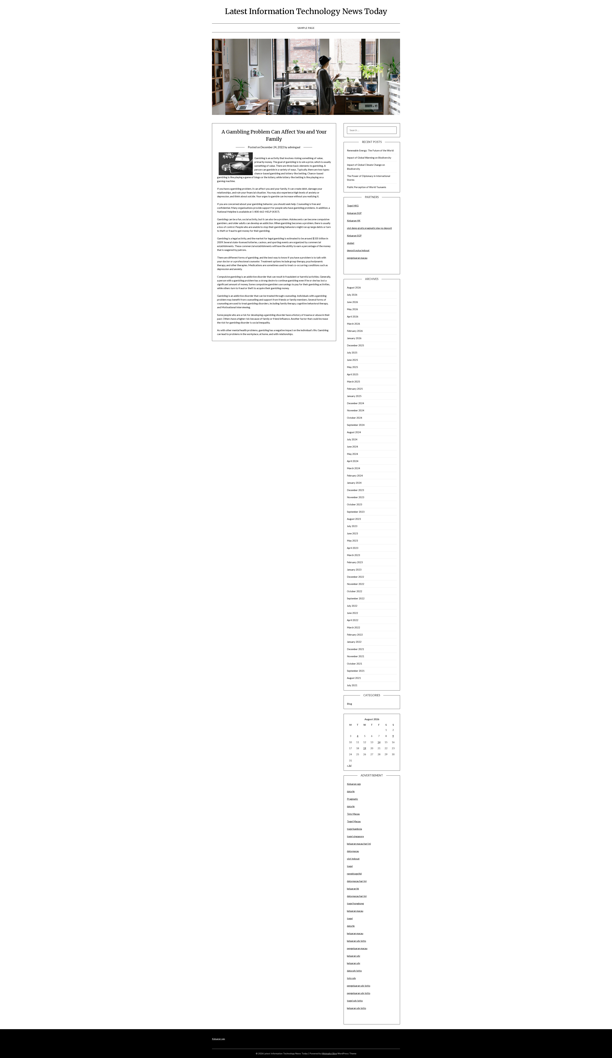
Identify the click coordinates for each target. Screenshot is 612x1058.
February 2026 (355, 330)
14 (379, 742)
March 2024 (353, 468)
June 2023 (352, 533)
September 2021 (355, 670)
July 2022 (352, 605)
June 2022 (352, 612)
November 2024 (355, 410)
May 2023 (352, 540)
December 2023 (355, 490)
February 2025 (355, 388)
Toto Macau (353, 813)
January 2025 (354, 396)
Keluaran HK (353, 220)
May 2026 (352, 309)
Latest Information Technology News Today (306, 11)
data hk (351, 791)
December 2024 (355, 403)
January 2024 (354, 482)
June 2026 (352, 302)
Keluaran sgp (354, 783)
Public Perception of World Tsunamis (366, 187)
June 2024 (352, 446)
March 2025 (353, 381)
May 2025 (352, 367)
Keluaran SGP (354, 213)
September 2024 (355, 424)
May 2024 (352, 453)
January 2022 (354, 641)
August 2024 (354, 432)
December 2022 (355, 576)
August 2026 (354, 287)
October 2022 (354, 591)
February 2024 (355, 475)
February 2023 (355, 562)
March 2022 (353, 627)
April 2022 (352, 620)
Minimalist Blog (329, 1053)
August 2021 (354, 677)
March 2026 (353, 323)
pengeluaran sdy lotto (358, 993)
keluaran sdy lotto (356, 1008)
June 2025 (352, 359)
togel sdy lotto (355, 1000)
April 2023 (352, 547)
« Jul (349, 765)
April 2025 (352, 374)
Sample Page (306, 27)
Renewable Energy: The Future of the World (370, 150)
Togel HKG (353, 205)
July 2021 (352, 685)
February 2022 (355, 634)
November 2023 (355, 497)
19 (364, 748)
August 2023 (354, 518)
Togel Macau (354, 821)
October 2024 (354, 417)
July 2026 (352, 294)
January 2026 (354, 338)
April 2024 (352, 461)
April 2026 (352, 316)
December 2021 (355, 649)
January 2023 (354, 569)
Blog (349, 703)
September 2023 (355, 511)
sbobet (350, 243)
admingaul (294, 147)
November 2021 (355, 656)
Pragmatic (352, 798)
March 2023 (353, 555)
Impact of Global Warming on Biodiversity (369, 157)
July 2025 (352, 352)
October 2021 (354, 663)
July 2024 (352, 439)
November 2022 (355, 583)
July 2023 (352, 526)
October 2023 (354, 504)
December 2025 (355, 345)
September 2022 (355, 598)
